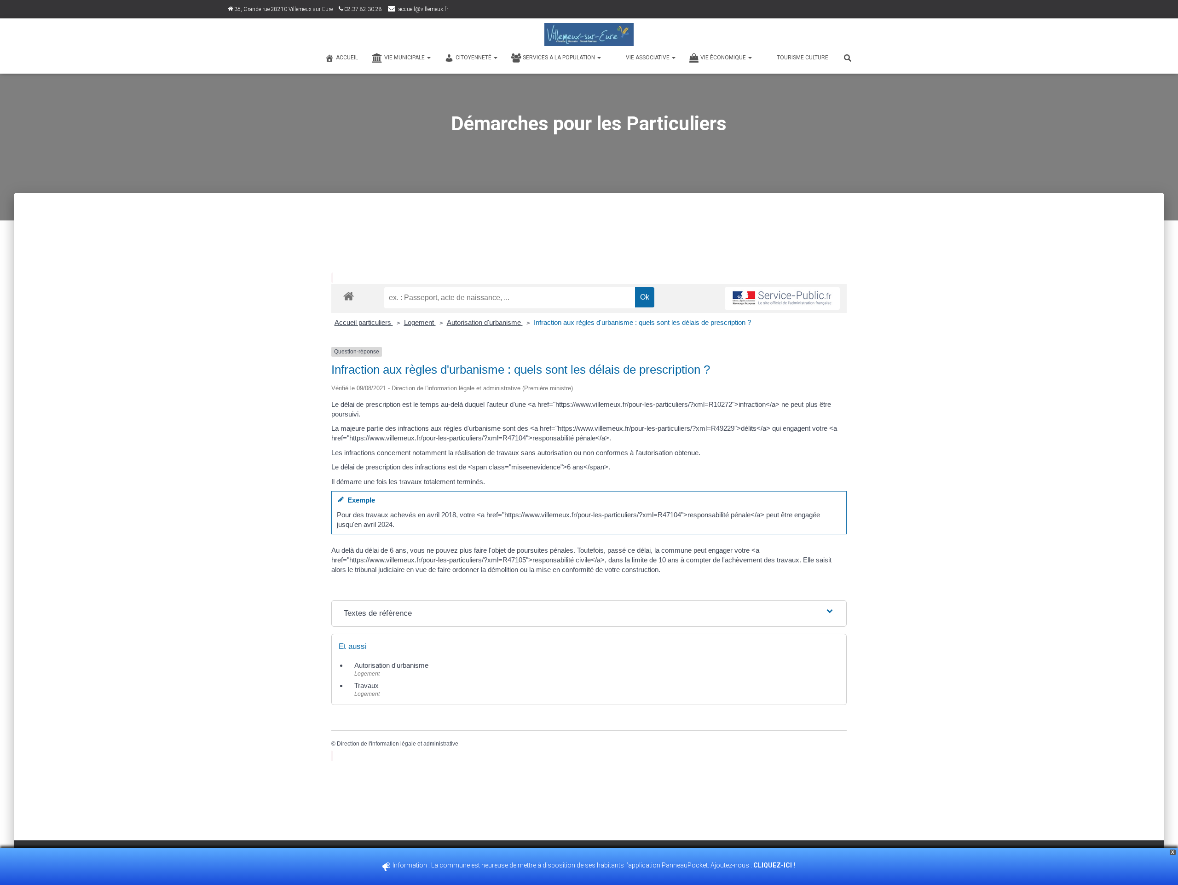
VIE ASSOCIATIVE (648, 57)
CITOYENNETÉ (474, 57)
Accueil (347, 57)
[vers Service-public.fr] (782, 298)
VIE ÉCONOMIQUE (723, 57)
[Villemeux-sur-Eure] (588, 34)
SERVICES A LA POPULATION (559, 57)
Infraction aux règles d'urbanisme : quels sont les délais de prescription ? (642, 322)
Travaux (366, 685)
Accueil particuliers (364, 322)
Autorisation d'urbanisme (485, 322)
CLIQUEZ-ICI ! (775, 865)
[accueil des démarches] (348, 295)
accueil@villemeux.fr (423, 9)
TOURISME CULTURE (802, 57)
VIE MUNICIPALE (405, 57)
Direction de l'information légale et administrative (397, 743)
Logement (420, 322)
